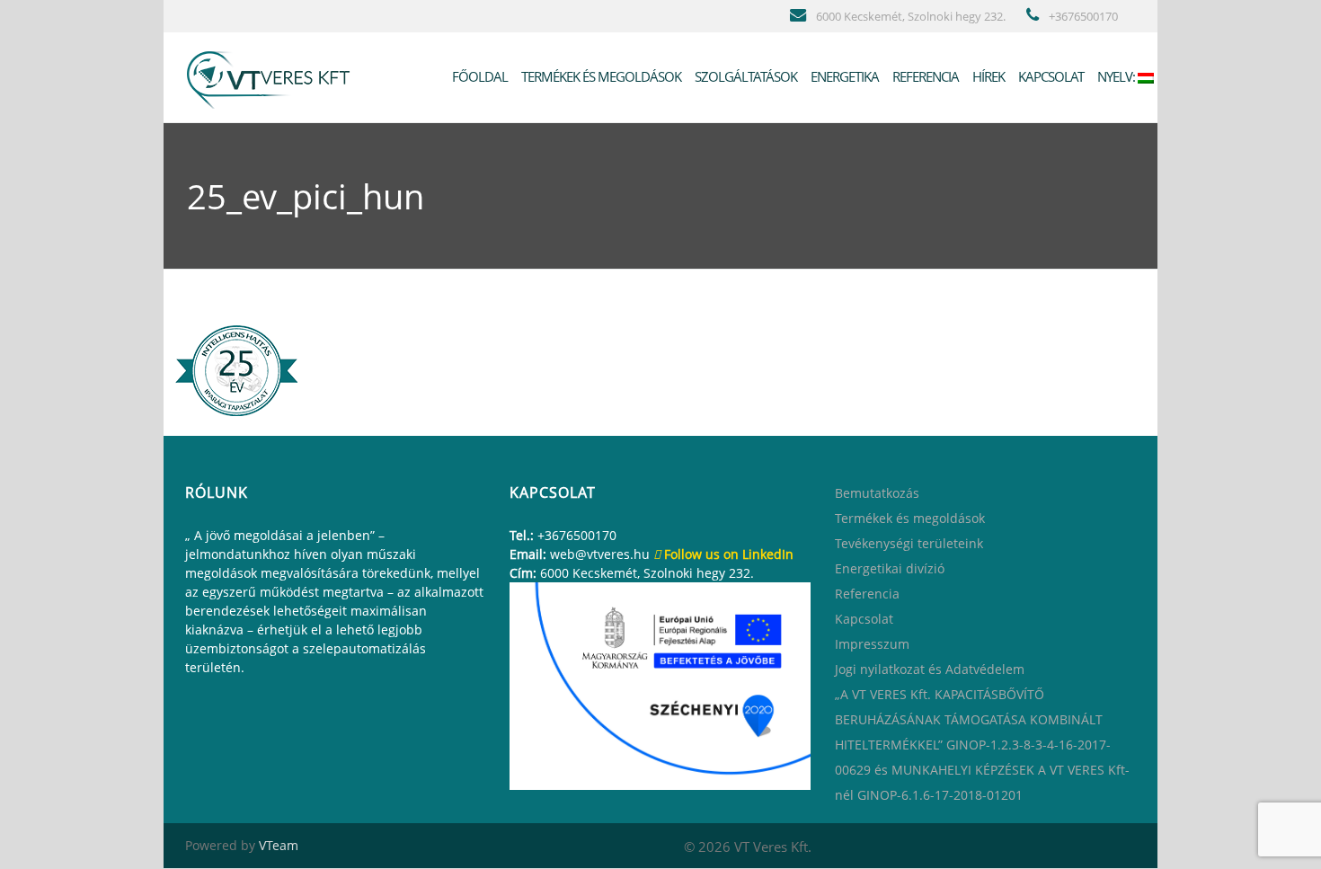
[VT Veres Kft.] (272, 76)
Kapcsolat (1049, 76)
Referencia (924, 76)
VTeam (278, 845)
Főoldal (478, 76)
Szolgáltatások (744, 76)
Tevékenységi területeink (909, 543)
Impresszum (872, 643)
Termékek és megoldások (600, 76)
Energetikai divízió (889, 568)
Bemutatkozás (877, 492)
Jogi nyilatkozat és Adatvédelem (929, 669)
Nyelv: (1116, 76)
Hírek (987, 76)
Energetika (843, 76)
